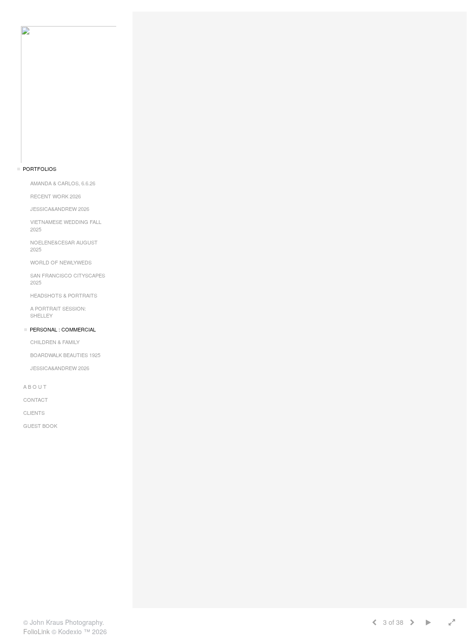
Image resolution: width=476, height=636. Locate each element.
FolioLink (36, 631)
